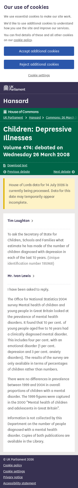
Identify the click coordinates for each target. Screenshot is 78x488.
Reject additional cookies (39, 64)
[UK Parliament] (14, 88)
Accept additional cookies (39, 51)
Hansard (16, 101)
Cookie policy (12, 465)
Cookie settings (39, 75)
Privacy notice (13, 477)
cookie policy (23, 40)
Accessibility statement (19, 483)
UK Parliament (13, 117)
